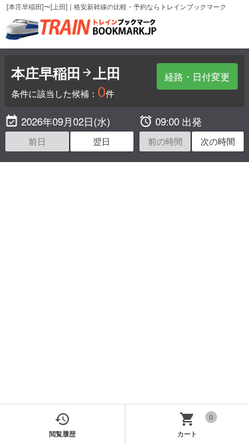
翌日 (101, 141)
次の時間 (218, 141)
